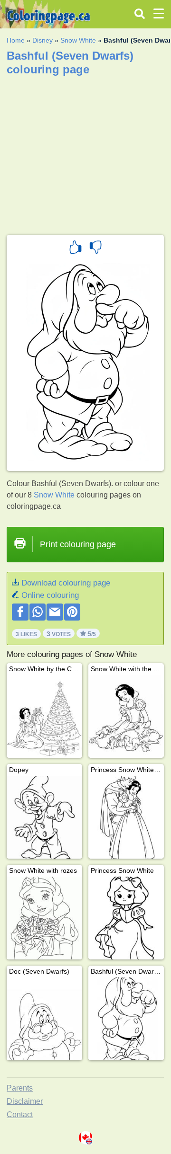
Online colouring (50, 595)
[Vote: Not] (95, 248)
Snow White (78, 40)
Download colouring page (65, 582)
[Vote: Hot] (76, 248)
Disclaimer (25, 1101)
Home (16, 40)
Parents (20, 1088)
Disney (42, 40)
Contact (20, 1114)
